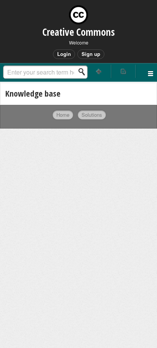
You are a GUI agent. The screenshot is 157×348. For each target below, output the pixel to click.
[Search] (84, 72)
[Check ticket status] (123, 71)
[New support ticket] (99, 71)
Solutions (92, 114)
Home (62, 114)
